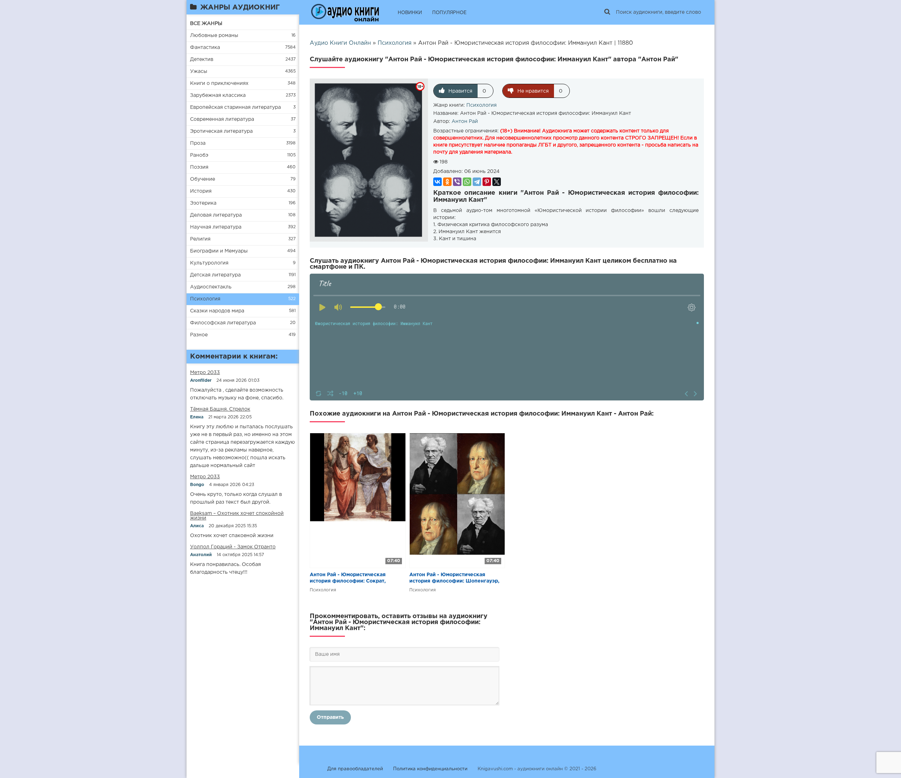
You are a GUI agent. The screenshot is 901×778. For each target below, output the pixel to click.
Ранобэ (199, 155)
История (201, 191)
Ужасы (198, 71)
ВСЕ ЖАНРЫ (206, 23)
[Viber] (457, 182)
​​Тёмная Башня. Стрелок (220, 409)
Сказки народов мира (217, 311)
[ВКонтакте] (437, 182)
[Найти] (607, 12)
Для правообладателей (355, 769)
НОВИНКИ (410, 13)
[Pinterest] (487, 182)
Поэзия (199, 167)
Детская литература (215, 275)
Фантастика (205, 47)
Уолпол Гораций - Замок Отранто (233, 547)
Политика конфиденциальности (430, 769)
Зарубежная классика (218, 95)
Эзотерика (203, 203)
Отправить (330, 717)
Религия (200, 239)
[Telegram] (477, 182)
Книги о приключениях (219, 83)
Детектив (201, 59)
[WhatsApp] (467, 182)
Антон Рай (465, 121)
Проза (198, 143)
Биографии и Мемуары (219, 251)
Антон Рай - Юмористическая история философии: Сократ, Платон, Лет (348, 578)
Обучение (202, 179)
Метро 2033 (205, 373)
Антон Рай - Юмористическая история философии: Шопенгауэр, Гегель (454, 578)
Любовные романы (214, 35)
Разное (199, 335)
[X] (496, 182)
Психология (205, 299)
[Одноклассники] (447, 182)
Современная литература (222, 119)
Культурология (209, 263)
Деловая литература (216, 215)
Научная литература (215, 227)
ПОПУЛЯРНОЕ (449, 13)
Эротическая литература (221, 131)
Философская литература (223, 323)
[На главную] (345, 12)
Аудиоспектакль (211, 287)
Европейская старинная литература (235, 107)
